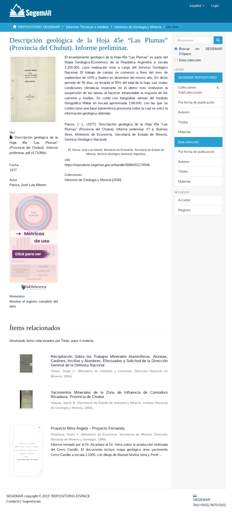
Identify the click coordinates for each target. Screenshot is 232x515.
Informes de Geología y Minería (138, 27)
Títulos (183, 122)
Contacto (12, 501)
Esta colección (190, 60)
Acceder (184, 200)
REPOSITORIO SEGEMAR (39, 27)
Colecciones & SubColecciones (198, 90)
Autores (184, 112)
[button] (197, 5)
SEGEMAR (14, 496)
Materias (184, 132)
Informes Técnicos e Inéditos (87, 27)
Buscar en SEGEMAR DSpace (201, 51)
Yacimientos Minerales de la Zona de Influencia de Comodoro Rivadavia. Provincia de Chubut (109, 394)
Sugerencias (31, 501)
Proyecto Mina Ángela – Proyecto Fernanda (87, 428)
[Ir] (217, 40)
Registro (184, 210)
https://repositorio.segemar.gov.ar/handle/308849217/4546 (107, 165)
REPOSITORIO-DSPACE (70, 496)
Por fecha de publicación (196, 102)
